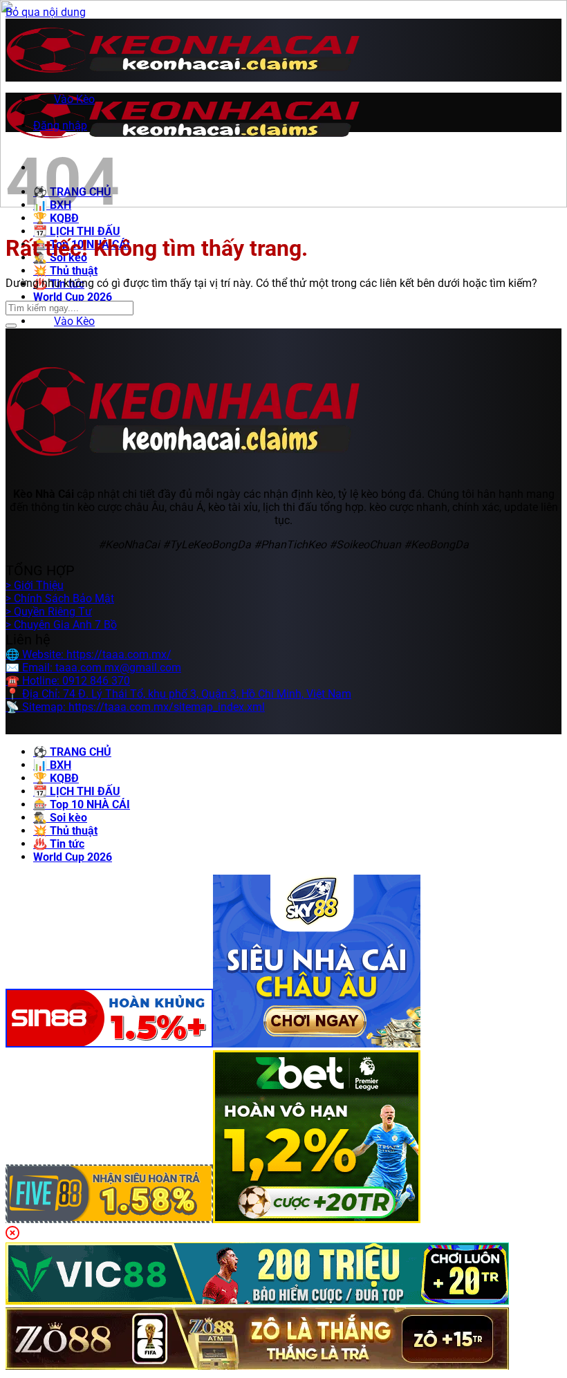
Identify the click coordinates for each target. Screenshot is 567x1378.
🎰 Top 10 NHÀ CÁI (81, 804)
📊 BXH (52, 765)
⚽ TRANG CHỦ (72, 751)
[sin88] (109, 1043)
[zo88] (257, 1365)
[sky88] (316, 1043)
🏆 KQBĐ (56, 778)
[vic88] (257, 1300)
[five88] (109, 1219)
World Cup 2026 (72, 297)
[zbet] (316, 1219)
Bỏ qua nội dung (46, 12)
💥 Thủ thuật (65, 270)
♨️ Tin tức (58, 843)
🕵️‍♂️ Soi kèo (60, 817)
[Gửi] (11, 326)
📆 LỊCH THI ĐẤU (76, 231)
